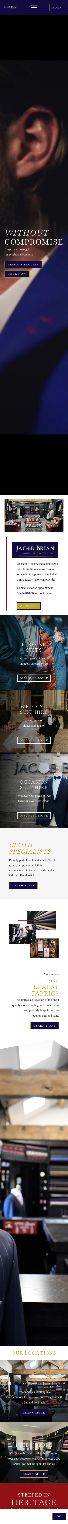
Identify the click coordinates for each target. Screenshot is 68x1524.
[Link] (11, 7)
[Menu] (34, 7)
